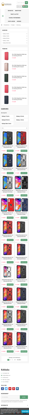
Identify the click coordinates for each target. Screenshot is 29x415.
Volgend (19, 359)
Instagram (17, 388)
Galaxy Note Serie (6, 123)
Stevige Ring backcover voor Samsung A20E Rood (7, 236)
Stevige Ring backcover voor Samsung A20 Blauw (21, 303)
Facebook (2, 388)
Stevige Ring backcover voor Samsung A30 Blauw (21, 347)
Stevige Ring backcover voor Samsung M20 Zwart (7, 146)
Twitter (6, 388)
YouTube (10, 388)
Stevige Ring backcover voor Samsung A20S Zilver (7, 280)
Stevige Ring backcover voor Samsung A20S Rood (7, 258)
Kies (3, 128)
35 (14, 359)
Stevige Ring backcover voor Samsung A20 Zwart (21, 280)
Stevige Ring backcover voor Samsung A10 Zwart (21, 191)
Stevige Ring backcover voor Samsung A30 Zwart (21, 325)
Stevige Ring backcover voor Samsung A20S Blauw (21, 258)
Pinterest (13, 388)
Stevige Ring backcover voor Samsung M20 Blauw (7, 169)
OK (24, 397)
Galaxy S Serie (5, 116)
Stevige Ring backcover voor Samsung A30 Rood (7, 347)
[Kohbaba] (6, 4)
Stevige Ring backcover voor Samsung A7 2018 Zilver (7, 191)
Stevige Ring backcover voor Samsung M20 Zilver (21, 169)
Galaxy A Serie (20, 116)
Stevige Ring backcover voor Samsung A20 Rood (7, 303)
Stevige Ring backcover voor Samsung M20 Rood (21, 146)
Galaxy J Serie (20, 120)
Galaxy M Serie (6, 120)
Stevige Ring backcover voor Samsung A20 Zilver (7, 325)
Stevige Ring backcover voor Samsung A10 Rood (7, 213)
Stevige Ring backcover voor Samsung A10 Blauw (21, 213)
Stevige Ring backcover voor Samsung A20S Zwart (21, 236)
